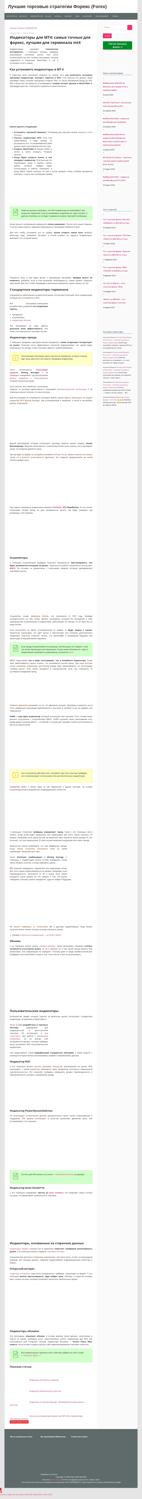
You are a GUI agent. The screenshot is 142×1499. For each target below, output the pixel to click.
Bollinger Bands (60, 454)
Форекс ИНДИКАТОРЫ (27, 28)
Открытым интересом (20, 1273)
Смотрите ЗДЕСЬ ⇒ (32, 1355)
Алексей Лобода (28, 33)
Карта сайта (95, 1479)
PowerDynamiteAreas (65, 1174)
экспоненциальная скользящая (71, 389)
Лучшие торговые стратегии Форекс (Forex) (57, 6)
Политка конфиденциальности (74, 1479)
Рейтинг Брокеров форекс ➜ (118, 45)
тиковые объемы (47, 946)
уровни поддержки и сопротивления (29, 378)
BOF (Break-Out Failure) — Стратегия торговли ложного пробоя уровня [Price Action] (117, 161)
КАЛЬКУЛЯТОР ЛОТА (36, 16)
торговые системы (55, 1251)
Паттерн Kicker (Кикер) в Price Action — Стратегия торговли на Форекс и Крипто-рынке (117, 340)
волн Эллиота (56, 1192)
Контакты (46, 1479)
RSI (11, 868)
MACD (12, 568)
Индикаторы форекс (19, 1248)
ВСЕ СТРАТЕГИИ (12, 16)
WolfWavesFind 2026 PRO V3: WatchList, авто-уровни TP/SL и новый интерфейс (115, 86)
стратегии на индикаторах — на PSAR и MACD (40, 935)
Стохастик (15, 787)
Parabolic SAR (59, 507)
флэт (71, 652)
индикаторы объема (21, 320)
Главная (13, 28)
